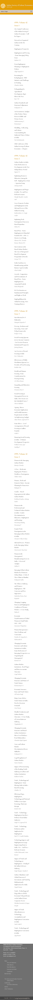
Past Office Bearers (11, 967)
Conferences (7, 983)
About (5, 961)
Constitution (9, 971)
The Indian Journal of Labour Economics (13, 979)
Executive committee (11, 969)
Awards (6, 986)
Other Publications (8, 989)
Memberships (7, 973)
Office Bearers (10, 965)
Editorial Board (10, 980)
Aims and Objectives (11, 962)
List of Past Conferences (12, 984)
